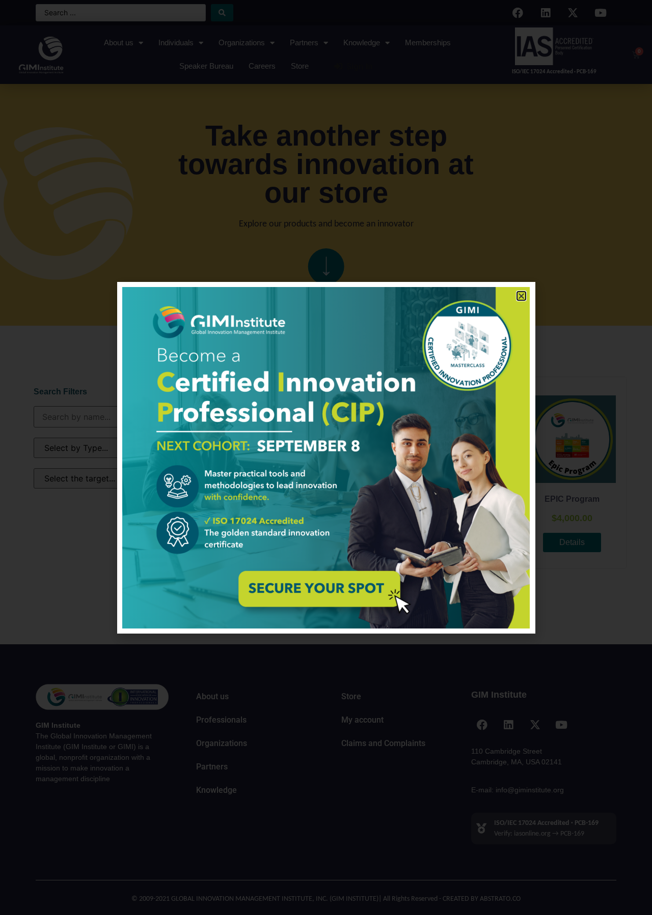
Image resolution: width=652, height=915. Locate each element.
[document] (326, 457)
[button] (521, 296)
